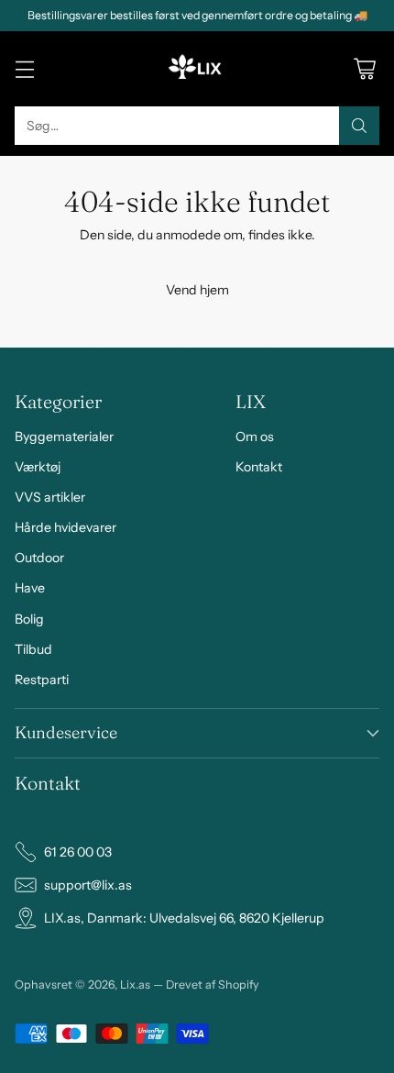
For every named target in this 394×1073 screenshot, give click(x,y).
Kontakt (258, 467)
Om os (254, 436)
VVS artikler (50, 497)
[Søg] (359, 125)
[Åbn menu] (24, 69)
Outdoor (39, 557)
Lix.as (135, 984)
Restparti (42, 679)
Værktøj (37, 467)
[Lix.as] (197, 68)
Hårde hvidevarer (65, 527)
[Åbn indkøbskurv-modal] (364, 69)
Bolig (29, 619)
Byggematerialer (64, 436)
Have (30, 588)
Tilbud (33, 649)
